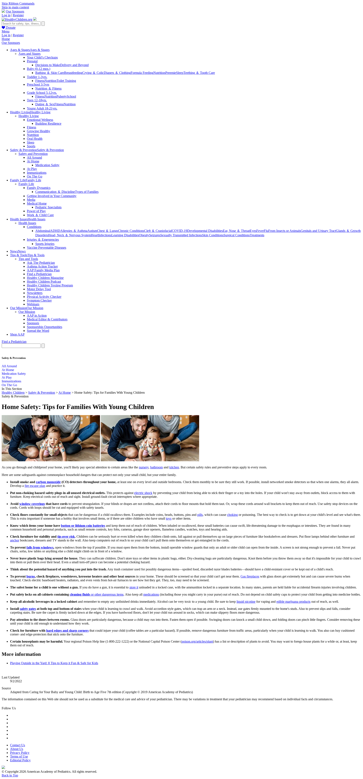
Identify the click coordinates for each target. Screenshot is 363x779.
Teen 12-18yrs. (37, 100)
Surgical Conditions (237, 235)
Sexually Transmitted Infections (181, 235)
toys (168, 518)
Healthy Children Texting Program (50, 285)
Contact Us (17, 745)
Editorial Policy (20, 760)
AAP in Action (37, 315)
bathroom (156, 467)
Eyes (253, 231)
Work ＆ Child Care (40, 215)
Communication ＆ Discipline (55, 191)
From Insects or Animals (284, 231)
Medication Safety (47, 165)
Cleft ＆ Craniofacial (158, 231)
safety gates (28, 608)
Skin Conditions (213, 235)
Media (31, 199)
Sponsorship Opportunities (44, 327)
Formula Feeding (142, 73)
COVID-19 (179, 231)
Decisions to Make (47, 65)
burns (30, 576)
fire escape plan (35, 486)
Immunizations (36, 172)
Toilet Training (66, 80)
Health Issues (27, 223)
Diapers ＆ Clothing (117, 73)
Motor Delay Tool (39, 289)
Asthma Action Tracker (42, 266)
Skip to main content (15, 7)
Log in (6, 15)
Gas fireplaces (250, 576)
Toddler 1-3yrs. (37, 77)
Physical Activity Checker (44, 296)
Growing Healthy (38, 131)
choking (232, 514)
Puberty (62, 96)
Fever (260, 231)
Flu (266, 231)
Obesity (144, 235)
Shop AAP (17, 334)
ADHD (55, 231)
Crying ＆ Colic (93, 73)
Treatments (257, 235)
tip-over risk (66, 536)
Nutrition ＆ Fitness (48, 88)
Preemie (170, 73)
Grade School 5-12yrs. (42, 92)
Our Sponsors (15, 11)
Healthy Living (28, 116)
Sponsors (33, 323)
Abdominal (42, 231)
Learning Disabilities (125, 235)
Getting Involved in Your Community (51, 196)
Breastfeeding (73, 73)
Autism (92, 231)
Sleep (179, 73)
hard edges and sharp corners (67, 630)
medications (151, 594)
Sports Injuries (44, 244)
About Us (16, 749)
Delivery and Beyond (74, 65)
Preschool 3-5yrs (38, 84)
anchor (14, 540)
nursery (144, 467)
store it (133, 587)
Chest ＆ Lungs (107, 231)
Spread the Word (38, 330)
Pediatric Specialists (48, 207)
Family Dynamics (38, 188)
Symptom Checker (39, 300)
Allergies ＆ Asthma (73, 231)
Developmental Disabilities (205, 231)
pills (200, 514)
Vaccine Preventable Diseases (46, 247)
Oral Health (34, 138)
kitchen (174, 467)
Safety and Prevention (33, 154)
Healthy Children (13, 392)
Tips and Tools (28, 259)
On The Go (34, 176)
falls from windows (39, 547)
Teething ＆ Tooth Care (199, 73)
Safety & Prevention (41, 392)
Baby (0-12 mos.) (38, 69)
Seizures (154, 235)
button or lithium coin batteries (83, 525)
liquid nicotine (246, 601)
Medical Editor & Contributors (47, 319)
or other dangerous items (97, 594)
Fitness (40, 80)
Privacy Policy (19, 752)
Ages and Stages (29, 53)
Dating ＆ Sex (44, 104)
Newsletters (34, 293)
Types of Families (87, 191)
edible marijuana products (293, 601)
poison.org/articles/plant (197, 641)
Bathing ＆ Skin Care (49, 73)
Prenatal (32, 61)
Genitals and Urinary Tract (318, 231)
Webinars (33, 304)
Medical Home (37, 203)
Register (18, 15)
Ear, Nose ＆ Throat (236, 231)
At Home (33, 161)
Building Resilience (48, 123)
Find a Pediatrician (39, 274)
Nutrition (159, 73)
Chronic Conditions (131, 231)
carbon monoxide (48, 482)
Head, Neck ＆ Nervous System (69, 235)
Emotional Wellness (40, 120)
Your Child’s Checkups (42, 57)
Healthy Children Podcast (44, 281)
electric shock (143, 493)
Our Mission (26, 312)
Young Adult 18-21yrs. (42, 108)
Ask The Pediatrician (41, 262)
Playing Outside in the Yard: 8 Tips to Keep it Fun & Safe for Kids (54, 663)
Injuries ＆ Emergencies (43, 239)
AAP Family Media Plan (43, 270)
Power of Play (36, 211)
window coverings (32, 504)
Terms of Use (19, 756)
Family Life (26, 184)
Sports (31, 146)
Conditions (34, 227)
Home (6, 39)
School (71, 96)
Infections (104, 235)
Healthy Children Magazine (45, 278)
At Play (32, 169)
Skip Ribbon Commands (18, 3)
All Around (34, 157)
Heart (94, 235)
